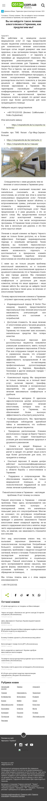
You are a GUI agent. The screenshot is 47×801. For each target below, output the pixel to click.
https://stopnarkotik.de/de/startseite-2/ (24, 140)
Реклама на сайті (7, 738)
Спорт (35, 701)
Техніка (19, 687)
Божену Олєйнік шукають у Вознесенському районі (20, 638)
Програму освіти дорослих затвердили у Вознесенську (22, 667)
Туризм (4, 693)
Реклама (4, 721)
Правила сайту (26, 794)
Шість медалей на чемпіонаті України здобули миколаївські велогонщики (18, 651)
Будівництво (6, 697)
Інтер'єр (20, 709)
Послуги (20, 713)
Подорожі (5, 716)
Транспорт (37, 693)
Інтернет (20, 705)
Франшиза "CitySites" (8, 741)
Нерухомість (22, 693)
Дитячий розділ (39, 716)
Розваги (36, 697)
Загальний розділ (5, 688)
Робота (19, 716)
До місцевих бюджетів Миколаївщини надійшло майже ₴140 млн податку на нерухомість (22, 630)
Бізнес (3, 701)
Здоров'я (36, 687)
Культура (36, 705)
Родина (35, 713)
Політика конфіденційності (10, 794)
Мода (35, 709)
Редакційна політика (17, 796)
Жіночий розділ (7, 705)
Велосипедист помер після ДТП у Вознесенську (19, 644)
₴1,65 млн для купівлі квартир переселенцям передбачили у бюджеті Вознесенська (18, 674)
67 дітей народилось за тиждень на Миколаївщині (20, 606)
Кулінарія (4, 713)
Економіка (5, 709)
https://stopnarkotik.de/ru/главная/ (22, 144)
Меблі (19, 701)
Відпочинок (21, 697)
